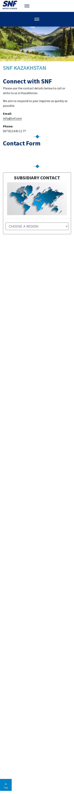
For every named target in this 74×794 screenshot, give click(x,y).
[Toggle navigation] (27, 6)
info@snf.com (12, 118)
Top (6, 787)
